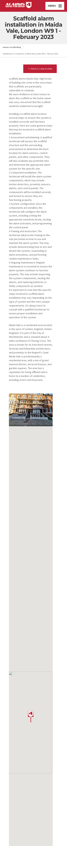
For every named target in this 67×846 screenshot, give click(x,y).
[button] (30, 717)
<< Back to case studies (40, 68)
